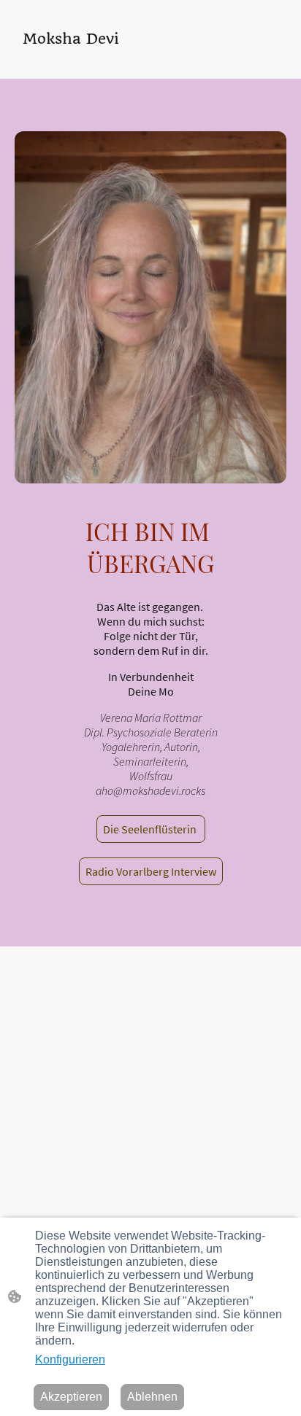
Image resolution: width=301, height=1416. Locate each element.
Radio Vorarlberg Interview (150, 871)
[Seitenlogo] (78, 61)
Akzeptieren (71, 1396)
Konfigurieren (70, 1359)
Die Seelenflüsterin (151, 829)
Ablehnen (152, 1396)
